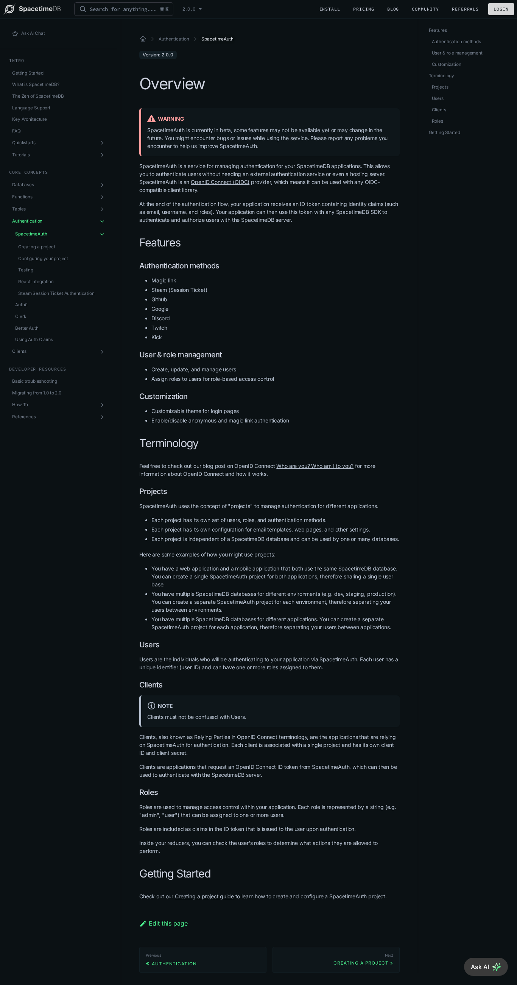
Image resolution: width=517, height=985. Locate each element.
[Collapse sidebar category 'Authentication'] (102, 221)
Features (438, 30)
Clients (439, 109)
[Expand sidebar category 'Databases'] (102, 185)
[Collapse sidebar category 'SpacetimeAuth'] (102, 234)
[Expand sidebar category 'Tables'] (102, 209)
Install (330, 9)
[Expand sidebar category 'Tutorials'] (102, 155)
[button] (58, 405)
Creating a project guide (204, 896)
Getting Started (444, 132)
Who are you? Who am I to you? (314, 466)
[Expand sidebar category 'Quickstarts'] (102, 143)
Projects (440, 87)
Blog (393, 9)
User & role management (457, 53)
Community (425, 9)
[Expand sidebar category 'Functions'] (102, 197)
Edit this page (168, 923)
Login (501, 9)
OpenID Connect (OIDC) (220, 182)
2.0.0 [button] (189, 9)
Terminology (442, 75)
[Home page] (143, 39)
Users (438, 98)
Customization (446, 64)
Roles (437, 121)
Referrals (465, 9)
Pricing (363, 9)
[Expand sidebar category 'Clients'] (102, 352)
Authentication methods (456, 41)
